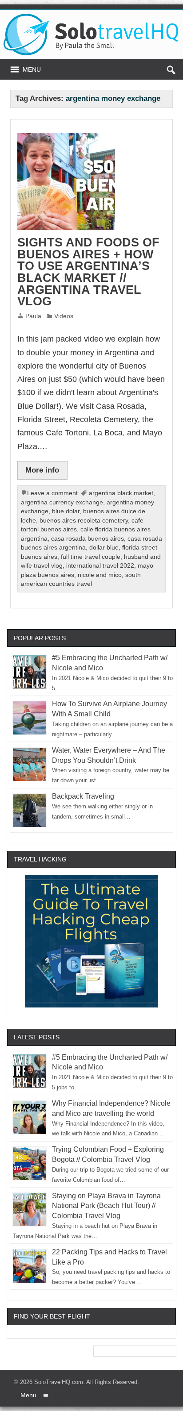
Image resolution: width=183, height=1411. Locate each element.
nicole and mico (100, 575)
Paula (33, 316)
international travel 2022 (100, 565)
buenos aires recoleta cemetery (84, 520)
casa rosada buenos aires (87, 538)
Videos (63, 316)
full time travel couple (90, 557)
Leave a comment (52, 493)
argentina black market (121, 493)
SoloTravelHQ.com (58, 1382)
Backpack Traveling (83, 796)
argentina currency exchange (62, 502)
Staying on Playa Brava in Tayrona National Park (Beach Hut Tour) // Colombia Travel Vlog (106, 1206)
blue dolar (66, 511)
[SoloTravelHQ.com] (92, 17)
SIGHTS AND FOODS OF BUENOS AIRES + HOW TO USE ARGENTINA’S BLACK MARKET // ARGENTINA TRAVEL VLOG (88, 272)
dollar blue (104, 547)
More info (42, 469)
